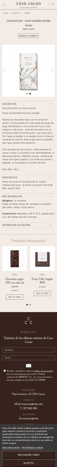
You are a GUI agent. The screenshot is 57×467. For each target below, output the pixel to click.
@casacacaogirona (28, 418)
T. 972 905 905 (28, 408)
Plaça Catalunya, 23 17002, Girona (28, 393)
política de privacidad (43, 370)
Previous (4, 70)
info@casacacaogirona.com (28, 404)
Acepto (28, 463)
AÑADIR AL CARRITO (28, 35)
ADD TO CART (14, 297)
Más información (11, 447)
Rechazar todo (28, 455)
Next (53, 70)
